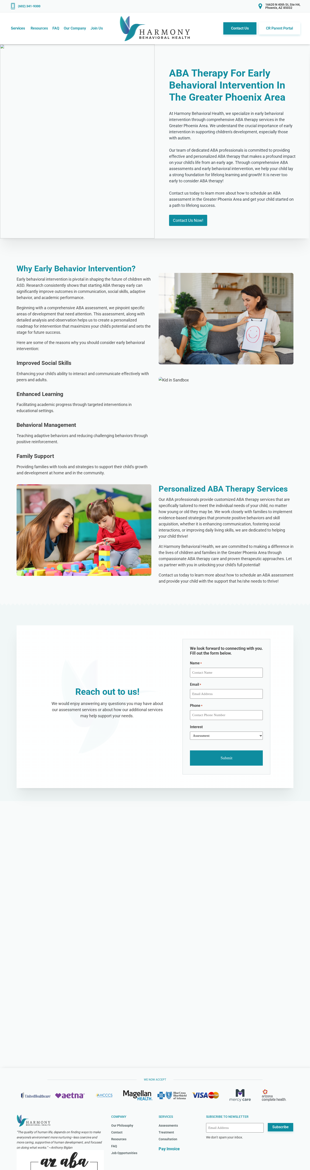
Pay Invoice (169, 1148)
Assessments (168, 1125)
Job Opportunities (124, 1153)
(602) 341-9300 (29, 6)
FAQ (114, 1146)
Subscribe (280, 1127)
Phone (196, 705)
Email (195, 684)
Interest (196, 727)
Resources (118, 1139)
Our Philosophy (122, 1125)
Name (196, 663)
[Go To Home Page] (155, 28)
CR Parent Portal (279, 28)
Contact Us (240, 28)
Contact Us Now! (188, 220)
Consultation (168, 1139)
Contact (117, 1132)
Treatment (166, 1132)
